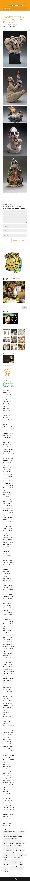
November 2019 (7, 483)
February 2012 (6, 694)
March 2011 (6, 719)
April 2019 (5, 499)
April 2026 (5, 399)
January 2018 (6, 533)
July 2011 (5, 710)
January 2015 (6, 614)
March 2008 (6, 800)
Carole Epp (7, 25)
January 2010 (6, 750)
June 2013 (5, 657)
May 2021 (5, 442)
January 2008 (6, 805)
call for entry (14, 838)
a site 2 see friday (8, 836)
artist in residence (20, 831)
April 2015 (5, 608)
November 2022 (7, 401)
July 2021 (5, 437)
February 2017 (6, 558)
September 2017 (7, 542)
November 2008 (7, 782)
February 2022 (6, 422)
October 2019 (6, 485)
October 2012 (6, 676)
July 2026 (5, 392)
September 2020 (7, 460)
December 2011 (7, 698)
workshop (6, 871)
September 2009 (7, 759)
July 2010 (5, 737)
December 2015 (7, 589)
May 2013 (5, 660)
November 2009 (7, 755)
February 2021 (6, 449)
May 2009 (5, 769)
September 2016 (7, 569)
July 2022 (5, 410)
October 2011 (6, 703)
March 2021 (6, 447)
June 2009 (5, 766)
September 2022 (7, 406)
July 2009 (5, 764)
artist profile (6, 833)
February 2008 (7, 803)
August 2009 (6, 762)
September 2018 (7, 515)
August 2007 (6, 816)
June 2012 (5, 685)
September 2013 (7, 651)
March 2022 (6, 419)
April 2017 (5, 553)
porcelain (16, 864)
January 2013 (6, 669)
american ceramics (8, 831)
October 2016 (6, 567)
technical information (13, 869)
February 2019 (6, 503)
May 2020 (5, 469)
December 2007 (7, 807)
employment (6, 855)
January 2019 (6, 505)
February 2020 (7, 476)
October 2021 (6, 431)
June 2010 (5, 739)
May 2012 (5, 687)
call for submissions (8, 841)
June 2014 (5, 630)
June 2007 (5, 821)
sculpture (6, 869)
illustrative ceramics (18, 859)
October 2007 (6, 812)
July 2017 (5, 546)
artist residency (13, 833)
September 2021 (7, 433)
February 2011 (6, 721)
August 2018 (6, 517)
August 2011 (6, 707)
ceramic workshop (8, 850)
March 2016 (6, 583)
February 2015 (6, 612)
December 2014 (7, 617)
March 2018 (6, 528)
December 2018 (7, 508)
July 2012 (5, 682)
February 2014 (6, 639)
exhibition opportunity (21, 855)
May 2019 (5, 496)
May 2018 (5, 524)
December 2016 (7, 562)
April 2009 (5, 771)
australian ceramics (17, 836)
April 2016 (5, 580)
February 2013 (6, 667)
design (5, 852)
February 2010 (6, 748)
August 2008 (6, 789)
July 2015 (5, 601)
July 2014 (5, 628)
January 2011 (6, 723)
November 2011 (7, 701)
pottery (21, 864)
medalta (5, 862)
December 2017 (7, 535)
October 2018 (6, 512)
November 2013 (7, 646)
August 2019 (6, 490)
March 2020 (6, 474)
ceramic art (12, 843)
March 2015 (6, 610)
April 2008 (5, 798)
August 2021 (6, 435)
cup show (22, 850)
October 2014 (6, 621)
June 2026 (5, 394)
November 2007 (7, 809)
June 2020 (5, 467)
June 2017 (5, 549)
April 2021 (5, 444)
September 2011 (7, 705)
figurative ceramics (8, 857)
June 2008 (5, 793)
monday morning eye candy (15, 862)
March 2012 (6, 691)
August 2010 (6, 735)
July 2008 (5, 791)
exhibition (12, 855)
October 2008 (6, 784)
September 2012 (7, 678)
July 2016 (5, 574)
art (14, 831)
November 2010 (7, 728)
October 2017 (6, 540)
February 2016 (6, 585)
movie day (6, 864)
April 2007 (5, 825)
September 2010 (7, 732)
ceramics (6, 848)
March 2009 (6, 773)
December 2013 (7, 644)
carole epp (6, 843)
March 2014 (6, 637)
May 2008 (5, 796)
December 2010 (7, 725)
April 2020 (5, 471)
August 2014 (6, 626)
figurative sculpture (17, 857)
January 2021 (6, 451)
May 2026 (5, 397)
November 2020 (7, 456)
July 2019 (5, 492)
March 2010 (6, 746)
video (21, 869)
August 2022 (6, 408)
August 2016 (6, 571)
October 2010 (6, 730)
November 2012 (7, 673)
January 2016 (6, 587)
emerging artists (20, 852)
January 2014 (6, 642)
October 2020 (6, 458)
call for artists (7, 838)
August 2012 (6, 680)
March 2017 (6, 555)
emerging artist (11, 852)
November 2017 (7, 537)
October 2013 (6, 648)
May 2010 (5, 741)
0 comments (12, 26)
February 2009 (7, 775)
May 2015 (5, 605)
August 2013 (6, 653)
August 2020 (6, 462)
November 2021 (7, 428)
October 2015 (6, 594)
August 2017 (6, 544)
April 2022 (5, 417)
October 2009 (6, 757)
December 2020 (7, 453)
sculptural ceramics (19, 866)
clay (14, 850)
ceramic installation (8, 845)
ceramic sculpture (13, 848)
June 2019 (5, 494)
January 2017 (6, 560)
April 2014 (5, 635)
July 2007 (5, 818)
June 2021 (5, 440)
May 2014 (5, 632)
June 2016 (5, 576)
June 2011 (5, 712)
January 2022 (6, 424)
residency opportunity (8, 866)
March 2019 (6, 501)
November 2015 (7, 592)
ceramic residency (18, 845)
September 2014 (7, 623)
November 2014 (7, 619)
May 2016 (5, 578)
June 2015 (5, 603)
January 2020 (6, 478)
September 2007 (7, 814)
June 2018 (5, 521)
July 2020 (5, 465)
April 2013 (5, 662)
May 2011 (5, 714)
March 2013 (6, 664)
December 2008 (7, 780)
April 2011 (5, 716)
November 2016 (7, 564)
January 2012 (6, 696)
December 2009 (7, 753)
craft (17, 850)
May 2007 (5, 823)
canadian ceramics (18, 841)
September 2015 (7, 596)
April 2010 (5, 744)
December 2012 (7, 671)
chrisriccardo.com (15, 194)
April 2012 (5, 689)
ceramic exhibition (20, 843)
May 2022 (5, 415)
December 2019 (7, 481)
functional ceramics (8, 859)
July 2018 (5, 519)
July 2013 (5, 655)
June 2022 (5, 413)
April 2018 (5, 526)
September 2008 (7, 787)
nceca (11, 864)
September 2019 (7, 487)
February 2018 (6, 530)
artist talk (21, 833)
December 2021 (7, 426)
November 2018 (7, 510)
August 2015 (6, 598)
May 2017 (5, 551)
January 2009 (6, 778)
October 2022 (6, 403)
